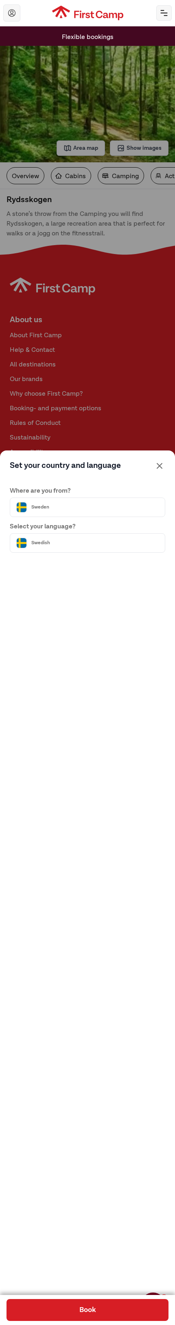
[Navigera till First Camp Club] (11, 13)
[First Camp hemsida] (87, 13)
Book (87, 1310)
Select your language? (43, 527)
